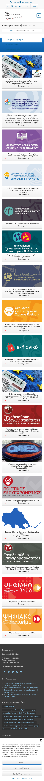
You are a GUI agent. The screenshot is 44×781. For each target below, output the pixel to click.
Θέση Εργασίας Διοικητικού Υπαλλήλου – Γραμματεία (20, 688)
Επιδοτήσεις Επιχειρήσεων (27, 713)
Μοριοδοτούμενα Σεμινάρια (31, 716)
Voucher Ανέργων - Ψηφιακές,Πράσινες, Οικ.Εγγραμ (19, 710)
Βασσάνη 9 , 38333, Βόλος (29, 2)
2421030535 (16, 2)
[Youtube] (20, 6)
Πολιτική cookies (15, 778)
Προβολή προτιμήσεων (22, 774)
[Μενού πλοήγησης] (39, 15)
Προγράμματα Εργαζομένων (11, 726)
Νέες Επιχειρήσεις (11, 44)
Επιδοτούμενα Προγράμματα (12, 716)
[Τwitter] (16, 6)
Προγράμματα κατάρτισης (30, 726)
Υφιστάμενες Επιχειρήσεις (14, 40)
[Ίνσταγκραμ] (12, 6)
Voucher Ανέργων (8, 706)
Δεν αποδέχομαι (22, 768)
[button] (41, 741)
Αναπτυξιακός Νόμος (12, 49)
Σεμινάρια (6, 729)
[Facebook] (8, 6)
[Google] (17, 672)
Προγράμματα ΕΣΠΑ (9, 722)
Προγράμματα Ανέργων (26, 719)
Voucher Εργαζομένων (9, 713)
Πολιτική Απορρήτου (26, 778)
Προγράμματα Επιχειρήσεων (27, 722)
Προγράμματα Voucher (10, 719)
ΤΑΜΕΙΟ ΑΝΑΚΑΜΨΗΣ (19, 729)
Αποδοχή (22, 762)
